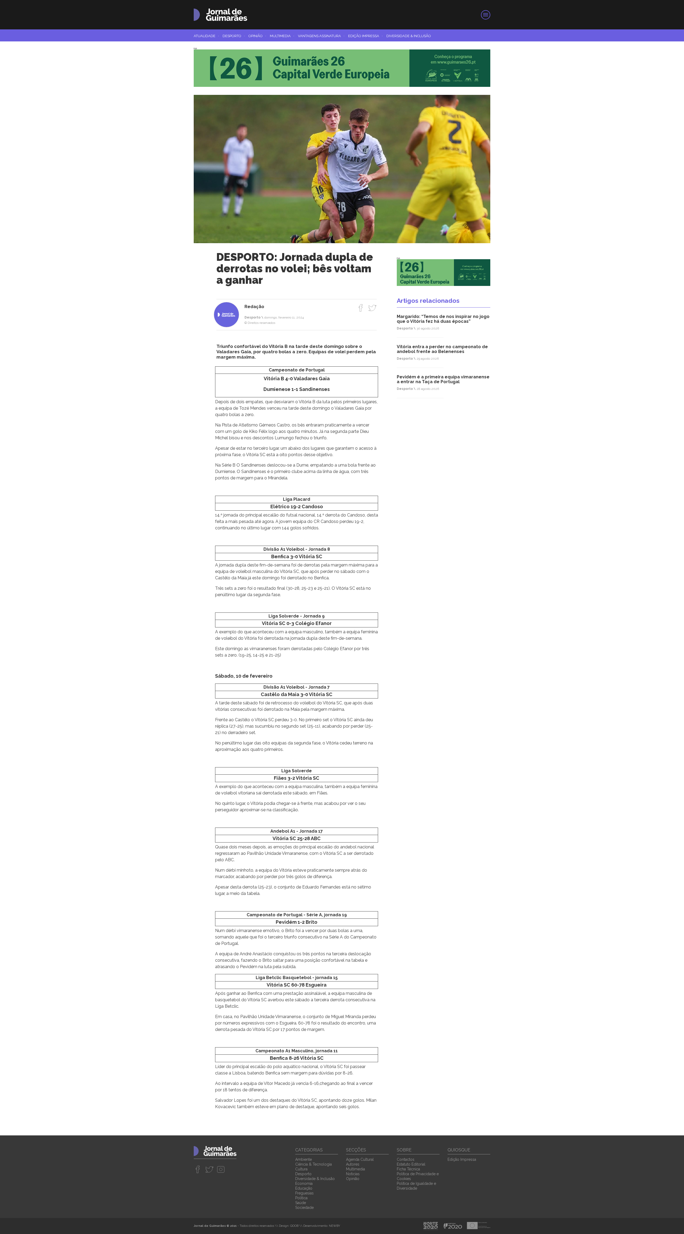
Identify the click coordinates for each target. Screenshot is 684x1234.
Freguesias (304, 1193)
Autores (352, 1164)
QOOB (294, 1226)
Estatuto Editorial (411, 1164)
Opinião (257, 36)
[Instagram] (221, 1169)
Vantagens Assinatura (321, 36)
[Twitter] (372, 308)
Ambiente (303, 1159)
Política (301, 1198)
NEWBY (334, 1226)
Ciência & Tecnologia (313, 1164)
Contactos (405, 1159)
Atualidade (206, 36)
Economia (304, 1183)
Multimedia (282, 36)
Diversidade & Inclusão (408, 36)
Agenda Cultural (360, 1159)
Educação (303, 1188)
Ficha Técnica (408, 1169)
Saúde (300, 1203)
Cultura (301, 1169)
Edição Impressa (365, 36)
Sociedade (304, 1207)
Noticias (353, 1174)
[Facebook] (361, 308)
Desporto (234, 36)
